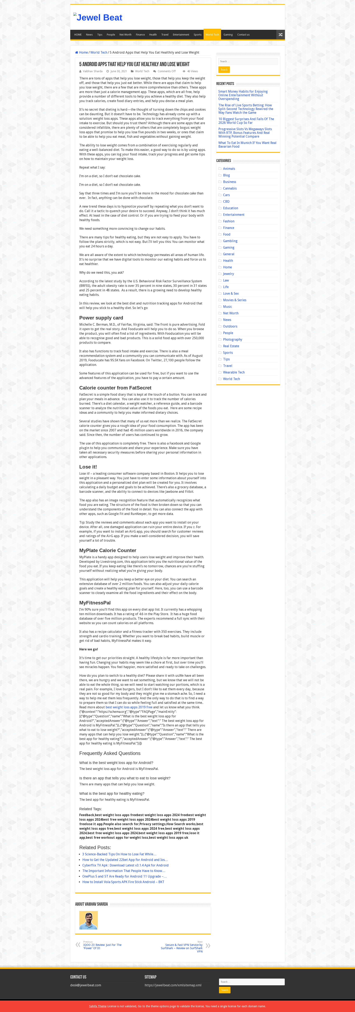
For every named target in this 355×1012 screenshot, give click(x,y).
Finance (140, 34)
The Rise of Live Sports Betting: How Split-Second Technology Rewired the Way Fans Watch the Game (245, 109)
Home (83, 52)
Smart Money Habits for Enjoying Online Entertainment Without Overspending (243, 95)
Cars (226, 195)
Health (153, 34)
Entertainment (181, 34)
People (111, 34)
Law (226, 280)
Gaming (228, 34)
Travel (164, 34)
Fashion (228, 221)
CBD (226, 201)
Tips (99, 34)
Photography (232, 339)
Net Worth (125, 34)
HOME (78, 34)
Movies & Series (234, 300)
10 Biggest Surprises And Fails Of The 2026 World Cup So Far (246, 121)
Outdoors (230, 326)
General (228, 254)
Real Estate (231, 346)
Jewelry (228, 274)
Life (226, 287)
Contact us (243, 34)
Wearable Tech (234, 372)
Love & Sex (231, 293)
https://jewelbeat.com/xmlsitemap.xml (173, 985)
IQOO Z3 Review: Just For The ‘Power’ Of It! (102, 945)
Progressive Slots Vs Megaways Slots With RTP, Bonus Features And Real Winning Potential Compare (245, 132)
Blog (226, 175)
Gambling (230, 241)
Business (229, 182)
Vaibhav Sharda (93, 71)
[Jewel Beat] (97, 17)
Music (227, 307)
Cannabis (230, 188)
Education (230, 208)
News (89, 34)
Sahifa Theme (97, 1006)
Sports (198, 34)
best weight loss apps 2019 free (129, 707)
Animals (229, 169)
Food (227, 234)
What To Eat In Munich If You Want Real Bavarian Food (247, 144)
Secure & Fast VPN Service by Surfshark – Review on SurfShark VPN (182, 947)
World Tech (212, 34)
